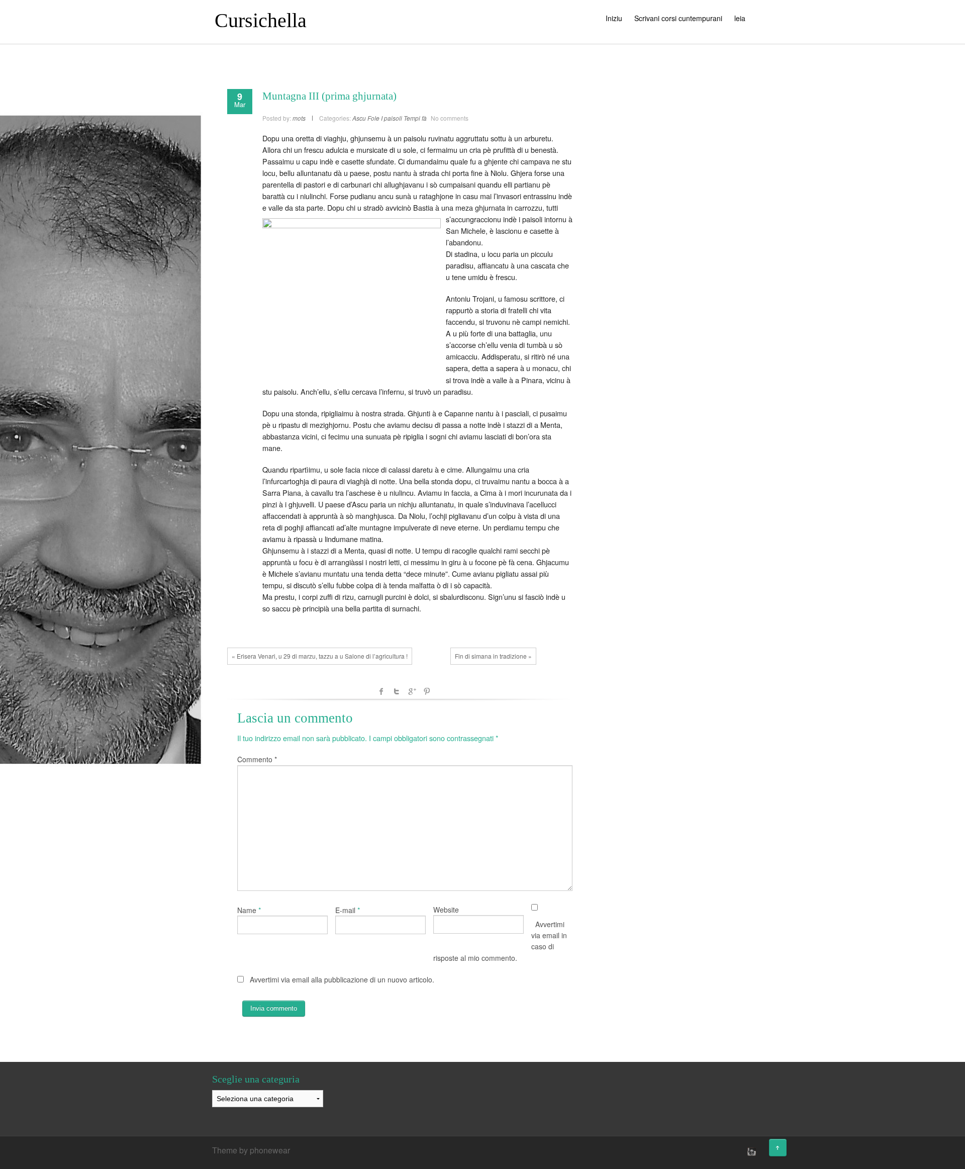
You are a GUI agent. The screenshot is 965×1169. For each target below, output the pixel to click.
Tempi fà (415, 118)
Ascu (359, 118)
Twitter (396, 691)
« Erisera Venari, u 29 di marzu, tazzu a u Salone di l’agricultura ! (320, 656)
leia (739, 18)
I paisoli (391, 118)
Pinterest (426, 691)
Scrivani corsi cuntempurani (678, 18)
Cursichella (261, 20)
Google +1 (411, 691)
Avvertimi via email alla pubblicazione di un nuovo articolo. (342, 979)
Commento (257, 759)
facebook (381, 691)
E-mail (345, 910)
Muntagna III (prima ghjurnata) (329, 96)
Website (446, 910)
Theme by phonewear (251, 1150)
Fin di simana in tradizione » (493, 656)
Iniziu (614, 18)
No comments (449, 118)
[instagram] (750, 1151)
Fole (373, 118)
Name (246, 910)
